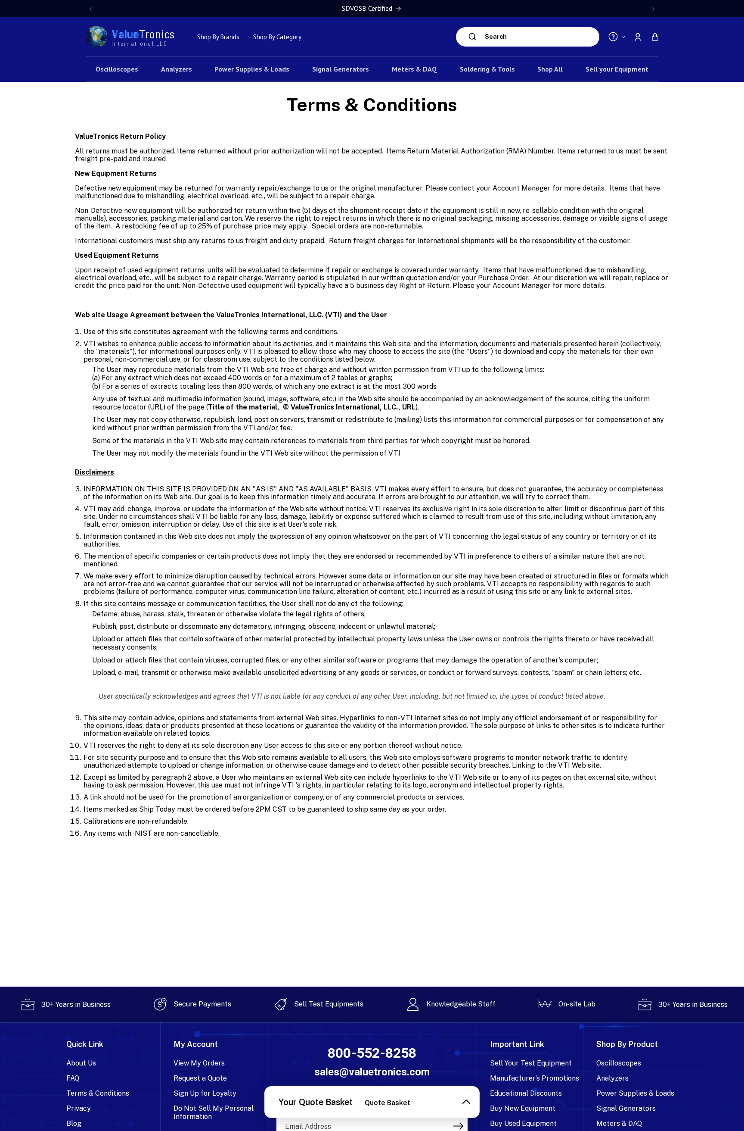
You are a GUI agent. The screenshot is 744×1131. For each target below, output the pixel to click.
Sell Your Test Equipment (531, 1063)
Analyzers (612, 1078)
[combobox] (539, 37)
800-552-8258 (372, 1053)
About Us (81, 1063)
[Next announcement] (653, 8)
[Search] (472, 36)
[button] (654, 36)
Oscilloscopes (618, 1063)
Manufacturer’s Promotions (534, 1078)
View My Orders (199, 1063)
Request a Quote (200, 1078)
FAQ (72, 1078)
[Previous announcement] (90, 8)
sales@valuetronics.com (372, 1072)
